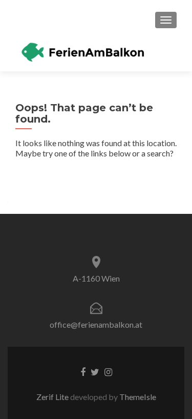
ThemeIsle (137, 397)
